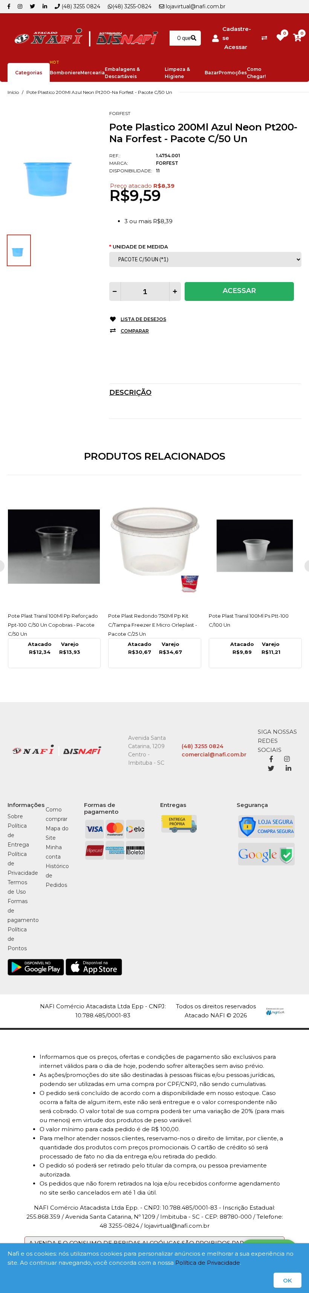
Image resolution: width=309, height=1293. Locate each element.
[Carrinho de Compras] (297, 37)
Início (13, 92)
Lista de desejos (143, 319)
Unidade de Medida (140, 247)
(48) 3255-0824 (131, 6)
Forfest (119, 113)
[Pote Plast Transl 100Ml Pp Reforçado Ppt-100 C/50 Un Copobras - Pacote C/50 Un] (54, 546)
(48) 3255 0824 (80, 6)
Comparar (135, 331)
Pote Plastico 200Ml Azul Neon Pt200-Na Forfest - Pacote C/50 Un (99, 92)
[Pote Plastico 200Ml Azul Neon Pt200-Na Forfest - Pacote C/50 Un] (53, 170)
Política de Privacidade (207, 1262)
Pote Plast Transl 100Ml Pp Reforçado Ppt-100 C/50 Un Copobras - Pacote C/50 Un (53, 625)
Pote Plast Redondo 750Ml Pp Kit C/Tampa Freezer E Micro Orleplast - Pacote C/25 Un (152, 625)
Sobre (15, 816)
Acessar (235, 47)
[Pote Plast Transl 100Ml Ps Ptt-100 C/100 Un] (255, 546)
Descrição (130, 392)
